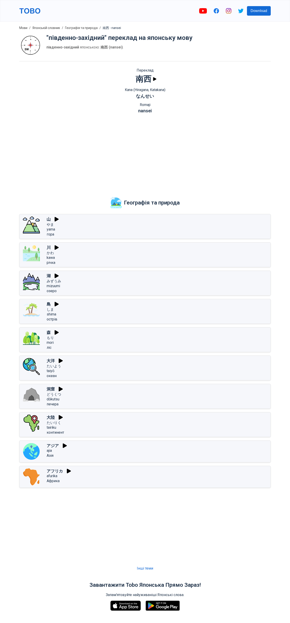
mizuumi (53, 286)
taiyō (50, 371)
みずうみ (54, 281)
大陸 (51, 417)
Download (259, 11)
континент (55, 432)
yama (51, 229)
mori (50, 342)
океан (52, 376)
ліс (49, 347)
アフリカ (55, 471)
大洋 (51, 360)
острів (52, 319)
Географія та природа (81, 28)
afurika (52, 476)
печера (52, 404)
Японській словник (46, 28)
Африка (53, 481)
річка (51, 262)
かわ (50, 253)
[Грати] (155, 79)
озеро (52, 291)
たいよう (54, 366)
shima (51, 314)
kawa (51, 257)
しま (50, 309)
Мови (23, 28)
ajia (49, 450)
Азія (50, 455)
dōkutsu (53, 399)
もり (50, 338)
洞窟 (51, 389)
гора (50, 234)
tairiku (51, 427)
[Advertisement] (145, 152)
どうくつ (54, 394)
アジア (53, 445)
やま (50, 224)
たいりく (54, 423)
